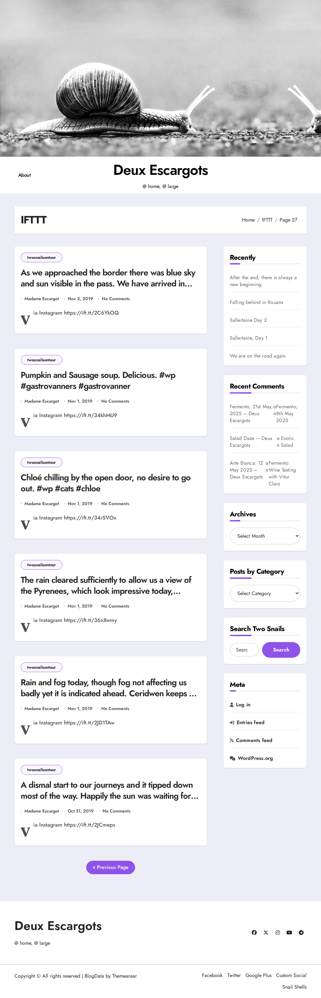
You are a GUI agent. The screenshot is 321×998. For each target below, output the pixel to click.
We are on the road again (258, 356)
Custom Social (291, 975)
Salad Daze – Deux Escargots (251, 442)
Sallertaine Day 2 (248, 320)
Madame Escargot (41, 298)
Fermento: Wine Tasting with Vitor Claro (282, 473)
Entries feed (251, 722)
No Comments (116, 298)
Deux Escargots (160, 169)
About (24, 175)
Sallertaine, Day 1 (249, 338)
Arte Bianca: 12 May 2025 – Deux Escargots (246, 469)
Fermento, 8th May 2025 (286, 413)
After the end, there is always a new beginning (263, 281)
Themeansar (124, 976)
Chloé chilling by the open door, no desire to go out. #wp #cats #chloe (106, 482)
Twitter (234, 975)
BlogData (94, 976)
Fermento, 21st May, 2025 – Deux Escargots (251, 413)
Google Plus (258, 975)
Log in (243, 704)
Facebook (212, 975)
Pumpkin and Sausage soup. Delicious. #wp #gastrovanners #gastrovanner (98, 380)
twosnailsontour (41, 257)
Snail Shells (294, 986)
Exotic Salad (287, 442)
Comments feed (254, 740)
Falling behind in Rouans (256, 302)
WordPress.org (255, 758)
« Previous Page (111, 867)
